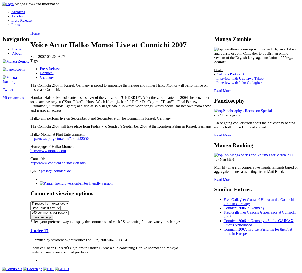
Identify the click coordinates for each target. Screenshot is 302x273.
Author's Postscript (230, 74)
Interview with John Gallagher (239, 83)
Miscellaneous (13, 98)
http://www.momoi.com (48, 151)
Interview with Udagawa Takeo (240, 78)
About (16, 53)
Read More (222, 91)
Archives (18, 12)
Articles (17, 16)
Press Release (21, 20)
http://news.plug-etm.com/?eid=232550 (59, 138)
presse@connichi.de (56, 171)
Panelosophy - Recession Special (247, 111)
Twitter (8, 90)
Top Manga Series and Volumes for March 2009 (258, 155)
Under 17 (39, 230)
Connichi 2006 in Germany (244, 208)
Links (15, 25)
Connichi (47, 73)
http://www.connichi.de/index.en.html (58, 163)
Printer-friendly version (95, 183)
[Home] (8, 4)
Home (16, 49)
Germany (47, 77)
